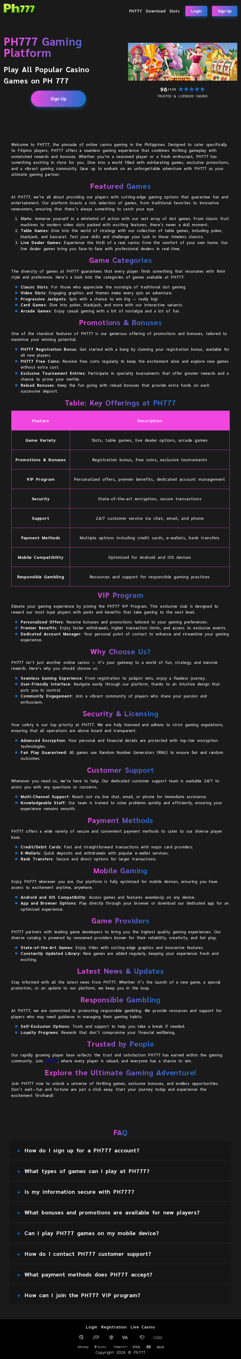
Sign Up (225, 10)
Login (196, 10)
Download (156, 11)
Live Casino (143, 1326)
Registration (114, 1326)
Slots (174, 11)
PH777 (135, 11)
